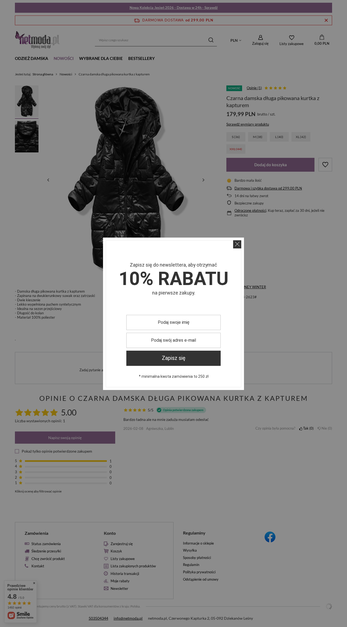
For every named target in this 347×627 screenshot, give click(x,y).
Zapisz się (173, 358)
